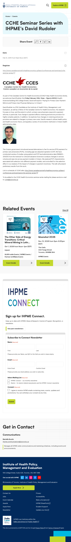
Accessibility (40, 496)
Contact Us (6, 493)
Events (14, 16)
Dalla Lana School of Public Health (25, 521)
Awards (5, 503)
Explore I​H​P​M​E (58, 5)
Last (37, 350)
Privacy (38, 493)
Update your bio (41, 510)
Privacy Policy (40, 528)
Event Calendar (8, 500)
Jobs (4, 496)
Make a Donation (42, 500)
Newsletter (6, 510)
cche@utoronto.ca (11, 179)
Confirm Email (40, 368)
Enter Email (11, 368)
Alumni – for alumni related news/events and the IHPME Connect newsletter (35, 383)
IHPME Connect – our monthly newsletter (24, 380)
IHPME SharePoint (42, 503)
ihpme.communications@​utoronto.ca (16, 441)
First (9, 350)
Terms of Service (53, 528)
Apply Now (7, 506)
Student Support (42, 506)
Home (8, 16)
